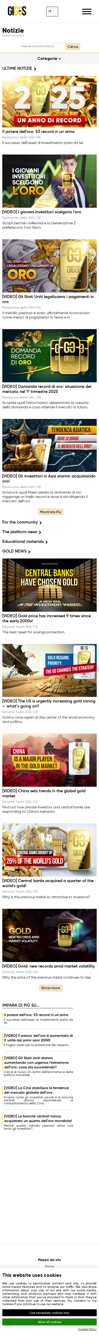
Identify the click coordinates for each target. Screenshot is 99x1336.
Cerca (72, 46)
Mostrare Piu (50, 512)
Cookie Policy (87, 1329)
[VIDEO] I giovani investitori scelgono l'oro (41, 212)
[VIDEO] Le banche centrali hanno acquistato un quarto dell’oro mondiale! (38, 1119)
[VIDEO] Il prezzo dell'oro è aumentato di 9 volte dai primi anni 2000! (38, 1038)
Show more (50, 988)
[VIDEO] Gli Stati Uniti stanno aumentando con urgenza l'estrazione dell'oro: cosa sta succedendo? (36, 1062)
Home (49, 1266)
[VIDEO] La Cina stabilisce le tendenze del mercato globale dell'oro (36, 1090)
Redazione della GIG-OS (21, 137)
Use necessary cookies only (49, 1313)
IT (50, 11)
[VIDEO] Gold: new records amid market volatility (48, 966)
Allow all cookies (49, 1322)
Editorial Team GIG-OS (20, 627)
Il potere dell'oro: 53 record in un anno (36, 1015)
